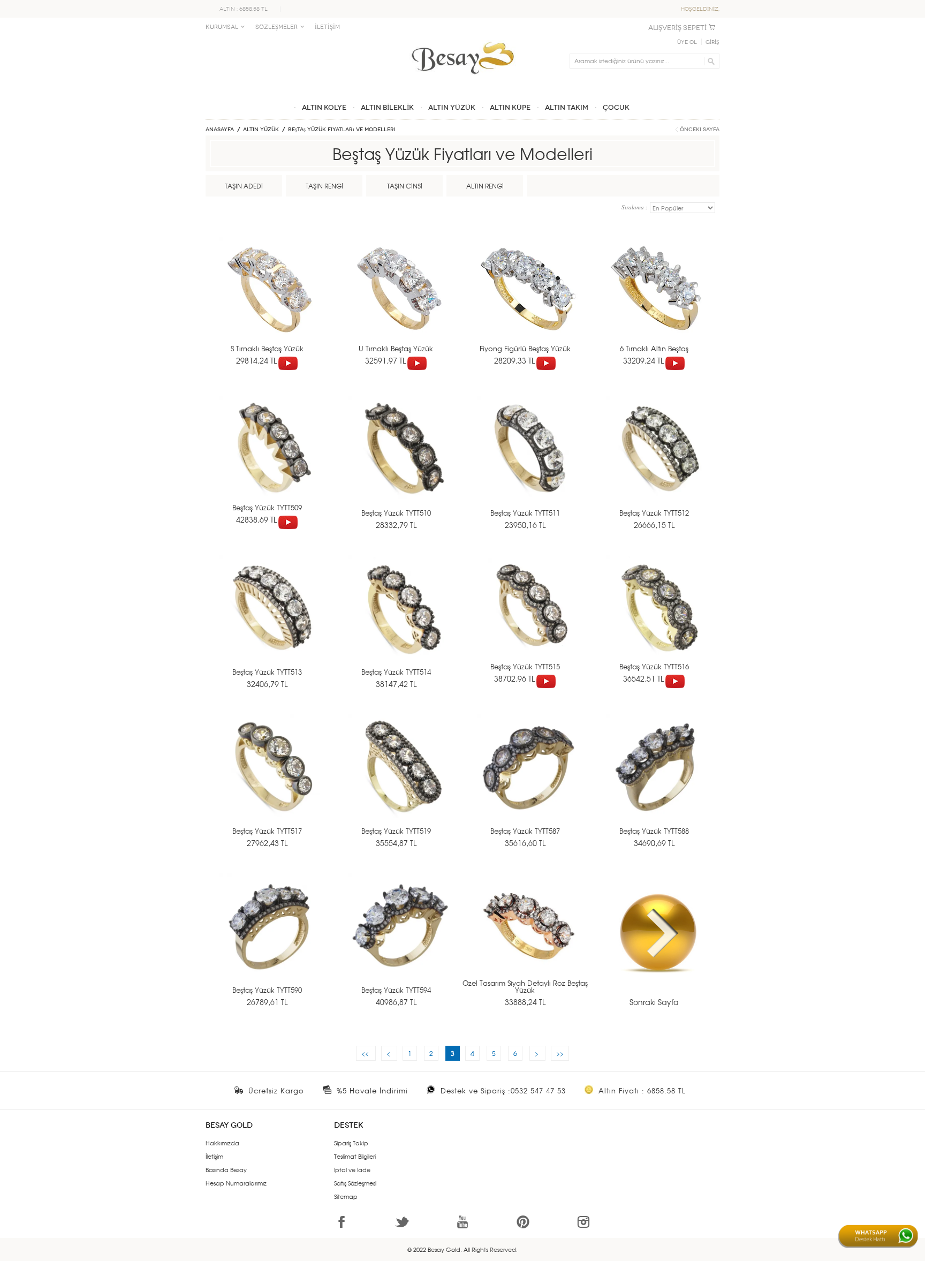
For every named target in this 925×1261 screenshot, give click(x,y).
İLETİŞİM (327, 27)
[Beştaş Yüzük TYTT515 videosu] (546, 678)
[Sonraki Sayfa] (656, 938)
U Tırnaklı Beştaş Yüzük (396, 348)
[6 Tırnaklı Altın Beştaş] (656, 302)
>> (560, 1053)
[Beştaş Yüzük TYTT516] (656, 620)
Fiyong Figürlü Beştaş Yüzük (525, 348)
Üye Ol (687, 42)
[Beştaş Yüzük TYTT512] (656, 461)
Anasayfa (220, 129)
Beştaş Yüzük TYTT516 (654, 666)
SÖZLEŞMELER (276, 27)
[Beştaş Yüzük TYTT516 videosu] (675, 678)
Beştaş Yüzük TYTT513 (267, 672)
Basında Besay (226, 1169)
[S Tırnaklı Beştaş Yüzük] (269, 302)
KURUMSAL (222, 27)
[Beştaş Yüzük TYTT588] (656, 779)
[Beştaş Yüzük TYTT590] (269, 938)
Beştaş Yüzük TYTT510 (396, 513)
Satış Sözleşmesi (355, 1183)
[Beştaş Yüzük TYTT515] (527, 620)
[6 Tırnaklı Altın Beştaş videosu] (675, 360)
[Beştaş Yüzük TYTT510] (398, 461)
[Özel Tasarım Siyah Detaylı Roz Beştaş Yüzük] (527, 938)
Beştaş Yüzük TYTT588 (654, 831)
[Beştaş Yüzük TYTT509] (269, 461)
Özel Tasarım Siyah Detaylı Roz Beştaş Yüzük (525, 986)
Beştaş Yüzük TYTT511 (525, 513)
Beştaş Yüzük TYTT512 (654, 513)
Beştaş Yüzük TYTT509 (267, 507)
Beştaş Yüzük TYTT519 (396, 831)
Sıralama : (635, 207)
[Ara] (709, 61)
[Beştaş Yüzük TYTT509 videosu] (288, 519)
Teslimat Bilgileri (355, 1156)
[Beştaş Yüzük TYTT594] (398, 938)
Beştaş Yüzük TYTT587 (525, 831)
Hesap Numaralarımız (236, 1183)
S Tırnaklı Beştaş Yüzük (267, 348)
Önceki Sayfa (699, 129)
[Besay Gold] (462, 38)
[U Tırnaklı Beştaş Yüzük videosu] (417, 360)
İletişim (214, 1156)
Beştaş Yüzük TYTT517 (267, 831)
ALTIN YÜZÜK (261, 129)
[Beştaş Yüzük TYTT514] (398, 620)
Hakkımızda (222, 1142)
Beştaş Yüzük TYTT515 (525, 666)
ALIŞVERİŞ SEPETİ (677, 28)
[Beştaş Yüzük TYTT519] (398, 779)
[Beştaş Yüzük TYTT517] (269, 779)
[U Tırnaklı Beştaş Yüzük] (398, 302)
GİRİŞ (712, 42)
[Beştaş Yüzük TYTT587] (527, 779)
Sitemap (346, 1196)
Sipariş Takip (351, 1142)
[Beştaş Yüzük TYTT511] (527, 461)
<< (365, 1053)
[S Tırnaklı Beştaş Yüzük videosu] (288, 360)
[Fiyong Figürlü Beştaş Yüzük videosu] (546, 360)
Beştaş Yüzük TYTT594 (396, 990)
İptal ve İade (352, 1169)
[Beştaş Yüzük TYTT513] (269, 620)
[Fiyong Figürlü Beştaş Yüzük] (527, 302)
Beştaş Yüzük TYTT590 (267, 990)
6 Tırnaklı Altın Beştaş (654, 348)
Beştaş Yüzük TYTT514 (396, 672)
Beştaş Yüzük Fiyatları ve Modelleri (342, 129)
